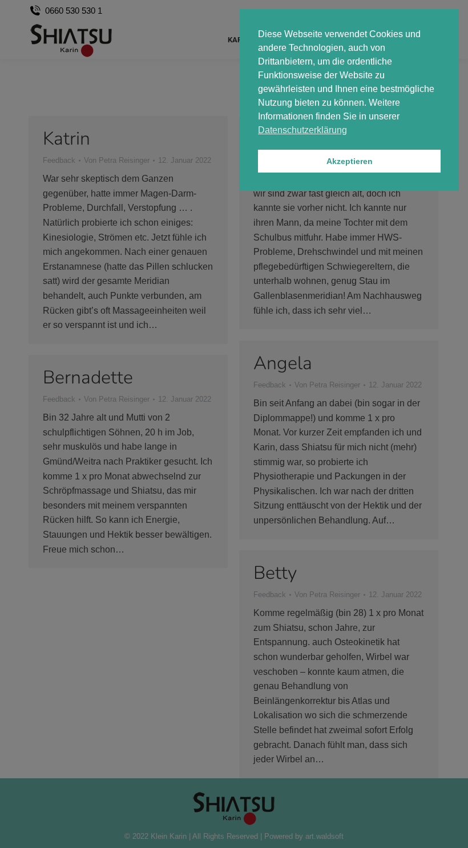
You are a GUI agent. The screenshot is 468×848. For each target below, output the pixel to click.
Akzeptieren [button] (349, 161)
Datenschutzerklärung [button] (302, 130)
